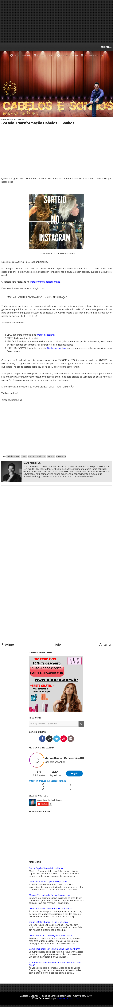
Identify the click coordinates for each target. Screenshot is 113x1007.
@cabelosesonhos (46, 334)
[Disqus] (56, 531)
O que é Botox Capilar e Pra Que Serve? (49, 921)
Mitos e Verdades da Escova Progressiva (49, 895)
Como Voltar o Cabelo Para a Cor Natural (50, 908)
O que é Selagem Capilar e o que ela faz (49, 881)
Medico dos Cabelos (36, 456)
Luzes (24, 456)
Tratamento (61, 456)
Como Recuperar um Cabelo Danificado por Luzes (54, 948)
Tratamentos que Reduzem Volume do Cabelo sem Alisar (55, 963)
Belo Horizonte (13, 456)
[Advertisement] (56, 21)
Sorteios (50, 456)
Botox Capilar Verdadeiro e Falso (46, 868)
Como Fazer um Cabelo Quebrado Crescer (50, 935)
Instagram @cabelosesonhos (45, 281)
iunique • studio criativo (69, 998)
